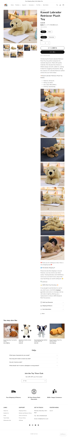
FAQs (5, 415)
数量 (41, 40)
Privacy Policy (22, 418)
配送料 (42, 24)
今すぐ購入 (52, 52)
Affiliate (21, 420)
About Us (6, 410)
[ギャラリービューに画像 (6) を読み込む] (7, 54)
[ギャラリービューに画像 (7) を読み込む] (13, 54)
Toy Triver (36, 433)
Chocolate (51, 37)
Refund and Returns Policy (25, 413)
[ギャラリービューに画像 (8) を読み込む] (20, 54)
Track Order (6, 418)
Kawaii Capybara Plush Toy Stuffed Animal (56, 341)
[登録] (44, 380)
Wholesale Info (7, 420)
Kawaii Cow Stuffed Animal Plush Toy (25, 341)
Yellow (43, 37)
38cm (43, 31)
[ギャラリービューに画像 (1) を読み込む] (7, 48)
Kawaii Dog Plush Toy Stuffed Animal (10, 341)
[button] (18, 5)
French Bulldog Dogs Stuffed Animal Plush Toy (40, 341)
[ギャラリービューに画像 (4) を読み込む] (27, 48)
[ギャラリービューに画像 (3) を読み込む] (20, 48)
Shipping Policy (22, 410)
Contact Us (6, 413)
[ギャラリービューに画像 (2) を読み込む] (13, 48)
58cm (49, 31)
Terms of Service (23, 415)
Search (51, 410)
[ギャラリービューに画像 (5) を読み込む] (34, 48)
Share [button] (43, 313)
